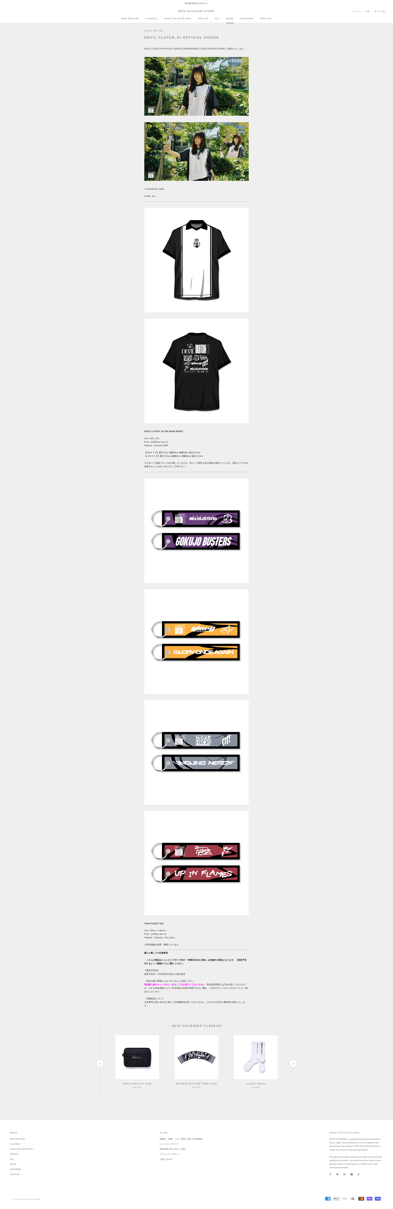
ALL (217, 18)
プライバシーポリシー (170, 1154)
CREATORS (246, 18)
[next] (293, 1063)
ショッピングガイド (169, 1144)
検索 (367, 11)
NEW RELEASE (130, 18)
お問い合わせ (166, 1159)
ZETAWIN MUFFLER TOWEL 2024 (196, 1084)
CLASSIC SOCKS (256, 1084)
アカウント (356, 11)
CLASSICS (151, 18)
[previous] (99, 1063)
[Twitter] (337, 1174)
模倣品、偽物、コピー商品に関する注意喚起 (181, 1138)
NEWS (229, 18)
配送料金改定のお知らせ (196, 3)
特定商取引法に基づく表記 (172, 1149)
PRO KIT (203, 18)
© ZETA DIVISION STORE (26, 1199)
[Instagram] (344, 1174)
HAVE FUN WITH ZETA (178, 18)
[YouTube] (351, 1174)
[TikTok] (359, 1174)
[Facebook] (330, 1174)
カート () (379, 11)
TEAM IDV (266, 18)
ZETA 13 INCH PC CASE (137, 1084)
